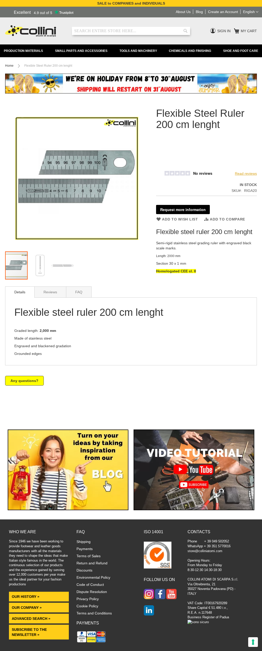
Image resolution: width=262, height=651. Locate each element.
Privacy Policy (88, 599)
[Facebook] (160, 594)
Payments (85, 549)
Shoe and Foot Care (240, 51)
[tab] (20, 292)
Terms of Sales (89, 556)
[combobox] (131, 31)
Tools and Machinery (138, 51)
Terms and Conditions (94, 613)
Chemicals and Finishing (190, 51)
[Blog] (68, 509)
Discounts (84, 570)
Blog (199, 12)
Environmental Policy (93, 577)
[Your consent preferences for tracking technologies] (253, 642)
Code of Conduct (90, 585)
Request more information (183, 209)
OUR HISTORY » (25, 597)
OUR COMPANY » (27, 608)
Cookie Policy (87, 606)
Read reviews (246, 173)
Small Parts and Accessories (81, 51)
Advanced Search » (31, 619)
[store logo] (34, 31)
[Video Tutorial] (194, 509)
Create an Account (223, 12)
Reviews (50, 292)
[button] (250, 12)
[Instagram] (149, 594)
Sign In (224, 31)
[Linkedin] (149, 611)
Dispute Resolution (92, 592)
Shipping (84, 542)
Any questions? (24, 381)
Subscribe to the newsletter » (29, 632)
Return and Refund (92, 563)
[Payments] (91, 642)
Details (19, 292)
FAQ (78, 292)
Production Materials (23, 51)
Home (9, 65)
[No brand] (172, 166)
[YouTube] (171, 594)
